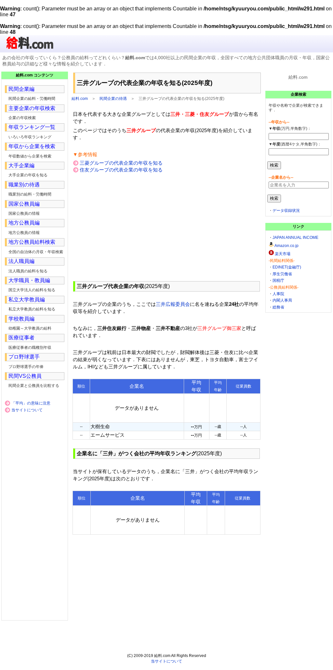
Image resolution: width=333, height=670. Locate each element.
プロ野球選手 (24, 357)
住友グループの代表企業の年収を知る (121, 169)
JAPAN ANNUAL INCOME (295, 237)
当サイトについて (27, 410)
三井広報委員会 (173, 304)
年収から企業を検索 (31, 146)
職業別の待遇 (24, 184)
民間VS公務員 (25, 376)
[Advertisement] (166, 226)
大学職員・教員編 (29, 280)
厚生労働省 (282, 274)
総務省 (278, 307)
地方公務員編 (24, 223)
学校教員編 (21, 318)
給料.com (80, 98)
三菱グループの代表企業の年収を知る (121, 163)
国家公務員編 (24, 204)
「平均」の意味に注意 (30, 403)
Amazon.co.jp (286, 245)
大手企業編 (21, 165)
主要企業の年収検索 (31, 108)
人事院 (278, 294)
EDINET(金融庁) (287, 267)
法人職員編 (21, 261)
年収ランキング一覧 (31, 127)
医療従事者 (21, 337)
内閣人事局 (282, 300)
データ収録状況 (286, 210)
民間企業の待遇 (113, 98)
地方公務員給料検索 (31, 242)
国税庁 (278, 280)
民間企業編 (21, 89)
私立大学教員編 (26, 299)
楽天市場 (282, 254)
